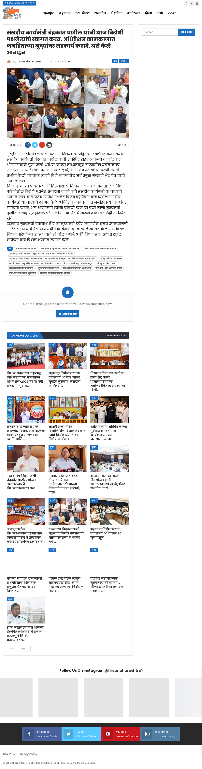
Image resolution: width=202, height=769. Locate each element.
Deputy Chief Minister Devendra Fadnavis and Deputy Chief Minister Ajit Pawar (52, 258)
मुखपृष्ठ (48, 13)
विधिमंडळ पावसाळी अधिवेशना (77, 268)
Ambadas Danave (26, 248)
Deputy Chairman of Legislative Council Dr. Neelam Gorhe (41, 253)
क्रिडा (148, 13)
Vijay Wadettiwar (107, 263)
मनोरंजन (133, 13)
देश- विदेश (82, 13)
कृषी (160, 13)
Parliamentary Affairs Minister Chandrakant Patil (37, 263)
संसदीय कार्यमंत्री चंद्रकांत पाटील (55, 273)
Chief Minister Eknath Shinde (100, 248)
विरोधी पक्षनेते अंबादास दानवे (108, 268)
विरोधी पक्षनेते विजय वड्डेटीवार (22, 273)
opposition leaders (111, 258)
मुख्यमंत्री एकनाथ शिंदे (48, 268)
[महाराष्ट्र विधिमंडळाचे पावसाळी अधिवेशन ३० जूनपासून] (109, 511)
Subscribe (69, 314)
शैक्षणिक (117, 13)
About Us (9, 754)
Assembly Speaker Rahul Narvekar (60, 248)
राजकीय (100, 13)
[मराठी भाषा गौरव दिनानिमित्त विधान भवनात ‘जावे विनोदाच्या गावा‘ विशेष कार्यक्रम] (68, 409)
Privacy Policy (28, 754)
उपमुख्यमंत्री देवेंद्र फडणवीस (21, 268)
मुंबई (115, 60)
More (172, 13)
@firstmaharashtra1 (123, 670)
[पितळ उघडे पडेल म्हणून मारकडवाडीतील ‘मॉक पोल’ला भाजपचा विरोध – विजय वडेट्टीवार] (68, 561)
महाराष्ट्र (65, 13)
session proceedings (80, 263)
